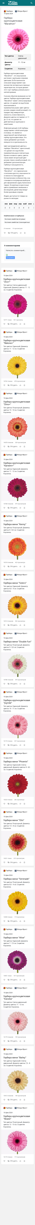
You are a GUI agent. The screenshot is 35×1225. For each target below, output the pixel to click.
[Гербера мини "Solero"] (17, 600)
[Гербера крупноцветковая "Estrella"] (17, 1014)
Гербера (9, 11)
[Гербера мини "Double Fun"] (17, 658)
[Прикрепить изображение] (7, 254)
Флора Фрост (22, 11)
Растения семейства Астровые (15, 219)
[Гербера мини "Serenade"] (17, 896)
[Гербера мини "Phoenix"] (17, 778)
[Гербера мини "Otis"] (17, 837)
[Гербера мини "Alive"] (17, 954)
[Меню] (3, 3)
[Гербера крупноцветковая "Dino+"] (17, 420)
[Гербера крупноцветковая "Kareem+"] (17, 481)
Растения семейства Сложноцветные (17, 222)
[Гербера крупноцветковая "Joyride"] (17, 718)
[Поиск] (31, 3)
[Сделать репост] (22, 233)
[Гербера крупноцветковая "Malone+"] (17, 358)
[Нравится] (6, 233)
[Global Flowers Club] (13, 3)
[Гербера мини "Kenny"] (17, 541)
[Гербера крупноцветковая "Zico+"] (17, 297)
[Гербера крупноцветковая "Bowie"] (17, 1134)
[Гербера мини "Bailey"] (17, 1074)
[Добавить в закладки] (26, 233)
